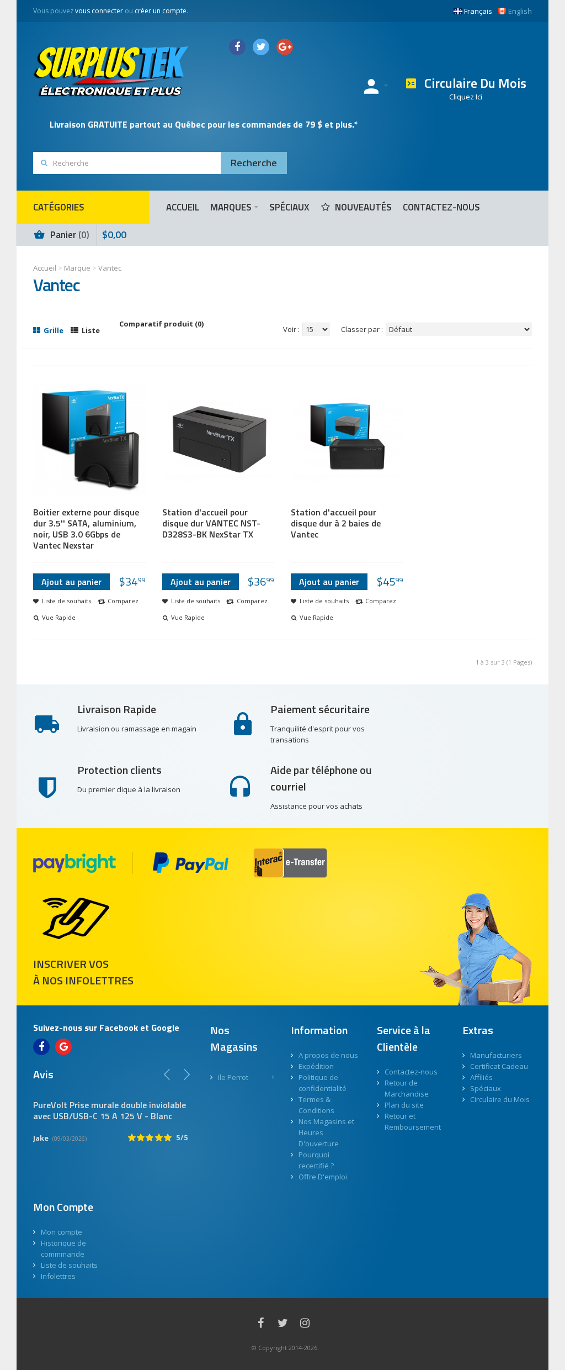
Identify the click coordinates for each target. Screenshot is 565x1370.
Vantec (109, 268)
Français (478, 11)
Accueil (44, 268)
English (520, 11)
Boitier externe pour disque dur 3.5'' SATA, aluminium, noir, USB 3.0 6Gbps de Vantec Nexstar (86, 529)
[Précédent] (167, 1074)
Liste (90, 330)
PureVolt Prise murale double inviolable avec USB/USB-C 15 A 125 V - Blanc (109, 1110)
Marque (77, 268)
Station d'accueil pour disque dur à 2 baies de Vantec (336, 523)
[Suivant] (186, 1074)
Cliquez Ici (465, 97)
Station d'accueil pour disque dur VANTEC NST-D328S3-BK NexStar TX (211, 523)
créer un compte (160, 10)
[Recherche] (254, 163)
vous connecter (99, 10)
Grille (52, 330)
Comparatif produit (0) (161, 324)
